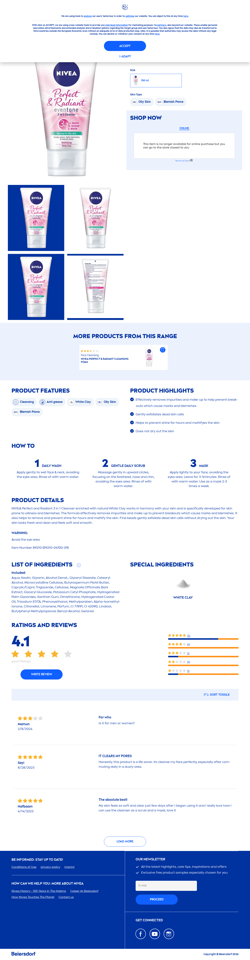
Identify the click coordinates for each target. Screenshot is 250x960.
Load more (125, 841)
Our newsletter (150, 859)
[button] (162, 350)
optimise (129, 16)
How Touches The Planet (33, 897)
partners (161, 25)
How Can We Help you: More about (47, 884)
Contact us (66, 897)
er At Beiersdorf (84, 891)
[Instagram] (169, 934)
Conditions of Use (24, 867)
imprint (69, 867)
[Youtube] (155, 934)
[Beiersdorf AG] (23, 954)
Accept (125, 46)
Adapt (126, 56)
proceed (157, 899)
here (185, 16)
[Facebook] (140, 934)
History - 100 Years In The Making (39, 891)
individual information (116, 25)
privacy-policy (50, 867)
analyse (88, 16)
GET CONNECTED (149, 920)
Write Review (41, 674)
